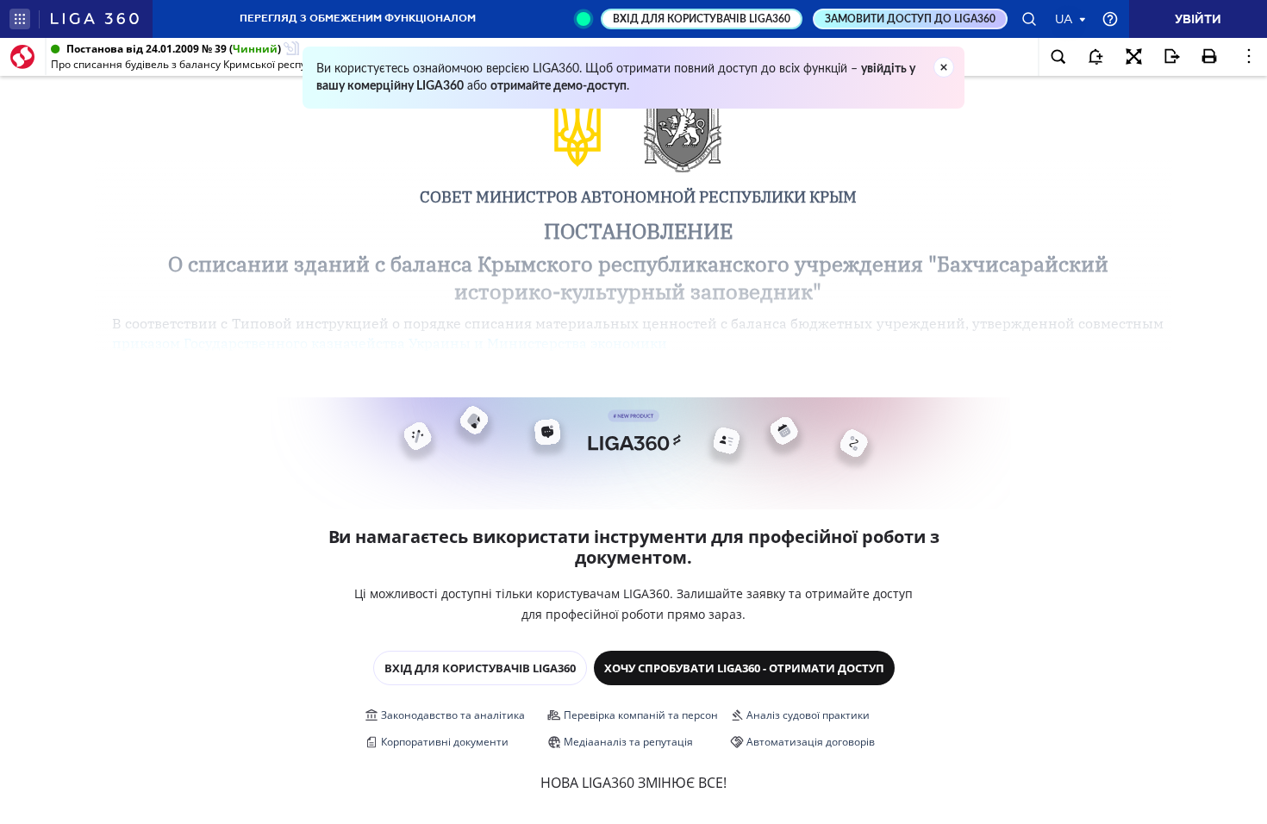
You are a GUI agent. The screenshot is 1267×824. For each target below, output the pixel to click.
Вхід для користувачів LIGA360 (480, 668)
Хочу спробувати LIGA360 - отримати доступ (744, 668)
